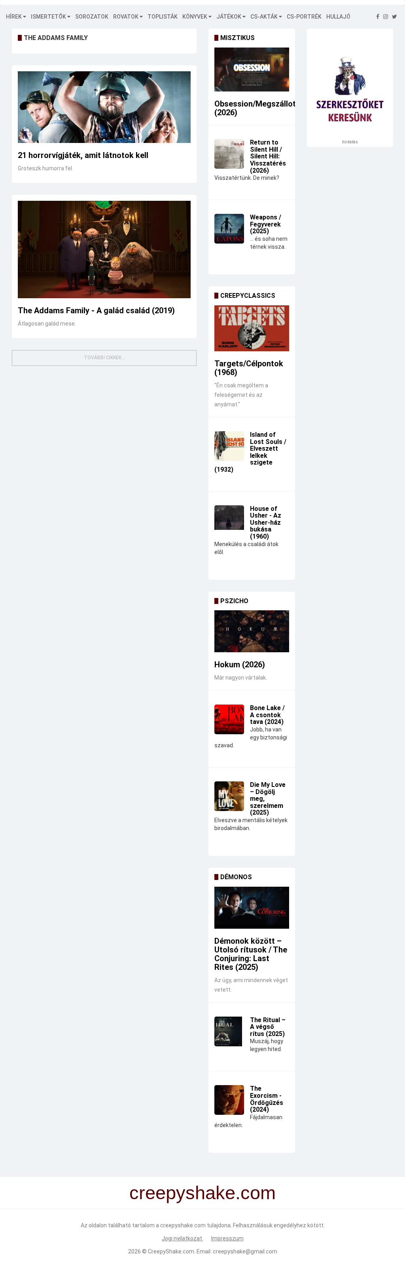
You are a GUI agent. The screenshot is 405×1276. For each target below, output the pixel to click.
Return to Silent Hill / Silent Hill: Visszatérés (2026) (268, 156)
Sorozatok (91, 16)
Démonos (236, 877)
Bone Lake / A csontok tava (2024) (267, 715)
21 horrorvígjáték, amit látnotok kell (83, 155)
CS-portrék (304, 16)
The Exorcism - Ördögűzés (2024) (266, 1099)
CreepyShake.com (171, 1251)
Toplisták (163, 16)
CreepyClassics (247, 295)
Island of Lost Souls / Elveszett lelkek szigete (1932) (250, 452)
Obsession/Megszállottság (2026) (263, 108)
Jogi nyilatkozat (182, 1238)
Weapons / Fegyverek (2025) (265, 224)
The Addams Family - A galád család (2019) (96, 310)
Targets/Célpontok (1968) (248, 368)
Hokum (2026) (239, 664)
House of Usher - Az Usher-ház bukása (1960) (265, 522)
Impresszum (227, 1238)
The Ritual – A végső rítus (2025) (268, 1027)
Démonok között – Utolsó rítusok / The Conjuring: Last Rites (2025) (250, 954)
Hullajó (338, 16)
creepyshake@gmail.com (245, 1251)
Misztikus (237, 38)
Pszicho (234, 601)
